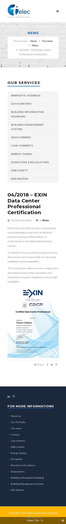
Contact (15, 434)
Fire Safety (19, 170)
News (35, 45)
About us (16, 415)
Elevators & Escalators (30, 162)
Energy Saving (21, 154)
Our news (47, 40)
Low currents (22, 145)
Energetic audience (25, 95)
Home (33, 40)
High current (21, 137)
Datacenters (21, 103)
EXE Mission (19, 178)
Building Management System (27, 127)
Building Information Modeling (27, 114)
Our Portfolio (18, 422)
